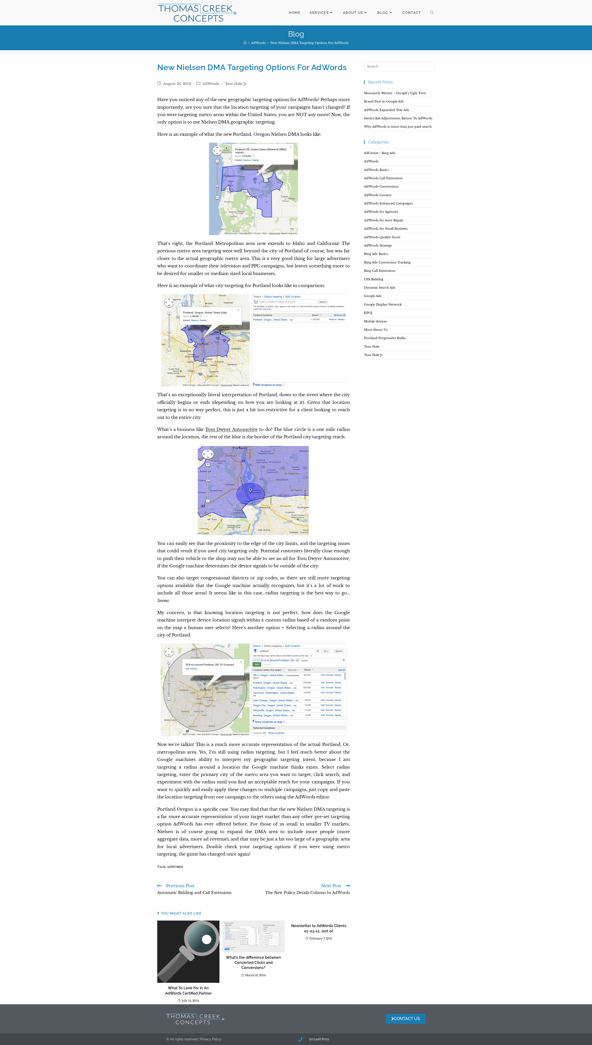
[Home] (245, 43)
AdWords (210, 84)
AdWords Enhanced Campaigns (388, 203)
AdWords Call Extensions (383, 178)
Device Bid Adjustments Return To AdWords (398, 118)
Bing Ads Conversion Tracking (387, 262)
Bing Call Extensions (379, 271)
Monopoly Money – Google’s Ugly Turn (395, 93)
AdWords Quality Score (382, 237)
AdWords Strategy (378, 245)
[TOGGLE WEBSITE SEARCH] (432, 12)
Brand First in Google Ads (384, 101)
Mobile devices (375, 321)
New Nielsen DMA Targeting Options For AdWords (309, 43)
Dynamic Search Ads (379, 288)
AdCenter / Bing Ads (379, 153)
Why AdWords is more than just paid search (398, 127)
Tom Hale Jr (236, 84)
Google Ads (373, 296)
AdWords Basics (376, 170)
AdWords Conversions (381, 187)
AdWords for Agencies (381, 212)
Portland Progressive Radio (385, 338)
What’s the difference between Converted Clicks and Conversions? (253, 962)
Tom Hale (371, 347)
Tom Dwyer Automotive (231, 429)
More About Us (376, 330)
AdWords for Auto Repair (383, 220)
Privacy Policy (210, 1039)
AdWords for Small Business (386, 229)
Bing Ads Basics (376, 254)
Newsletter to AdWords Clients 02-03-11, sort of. (318, 928)
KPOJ (368, 313)
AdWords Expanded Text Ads (386, 110)
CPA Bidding (373, 279)
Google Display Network (383, 304)
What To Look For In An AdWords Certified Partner (188, 990)
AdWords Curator (378, 195)
